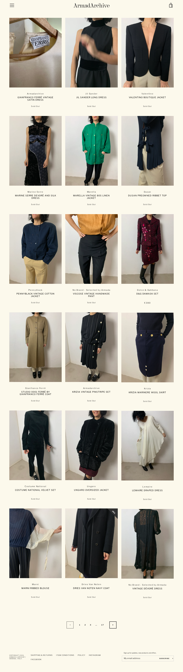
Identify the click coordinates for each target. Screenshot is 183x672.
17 (102, 625)
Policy (81, 655)
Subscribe (164, 658)
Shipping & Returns (42, 655)
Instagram (95, 655)
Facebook (36, 659)
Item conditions (65, 655)
